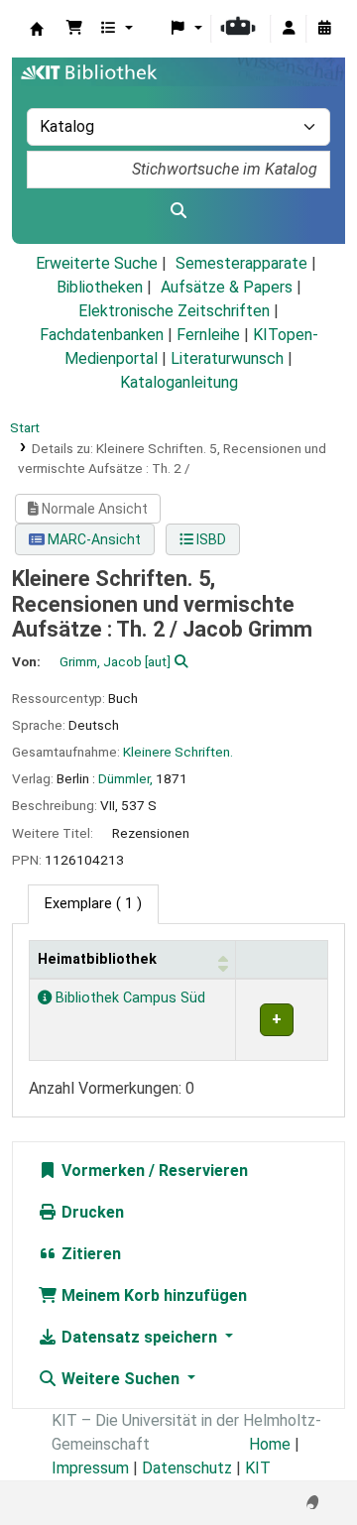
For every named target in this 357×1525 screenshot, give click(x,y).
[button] (74, 29)
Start (25, 427)
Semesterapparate (241, 263)
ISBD (209, 539)
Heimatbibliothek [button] (97, 959)
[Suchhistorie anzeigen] (324, 29)
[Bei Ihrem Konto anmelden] (288, 29)
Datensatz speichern (139, 1337)
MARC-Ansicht (93, 539)
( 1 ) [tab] (93, 903)
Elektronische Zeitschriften (174, 310)
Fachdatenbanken (102, 334)
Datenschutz (187, 1468)
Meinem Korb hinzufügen (152, 1295)
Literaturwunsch (227, 358)
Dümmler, (125, 778)
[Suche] (178, 211)
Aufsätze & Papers (227, 287)
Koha (37, 29)
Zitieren (89, 1253)
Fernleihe (208, 334)
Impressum (90, 1468)
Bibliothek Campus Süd (128, 998)
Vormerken (101, 1170)
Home (270, 1444)
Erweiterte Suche (97, 263)
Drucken (91, 1212)
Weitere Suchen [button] (120, 1378)
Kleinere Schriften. (178, 752)
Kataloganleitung (179, 382)
